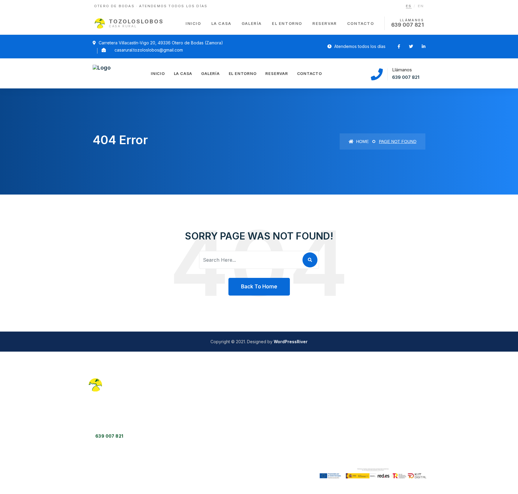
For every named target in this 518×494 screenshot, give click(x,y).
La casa (221, 23)
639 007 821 (405, 77)
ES (409, 6)
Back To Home (259, 287)
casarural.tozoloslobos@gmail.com (149, 49)
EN (421, 6)
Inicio (193, 23)
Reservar (324, 23)
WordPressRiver (291, 341)
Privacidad (393, 403)
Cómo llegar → (222, 448)
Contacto (360, 23)
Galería (252, 23)
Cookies (390, 415)
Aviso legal (393, 392)
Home (362, 141)
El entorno (287, 23)
